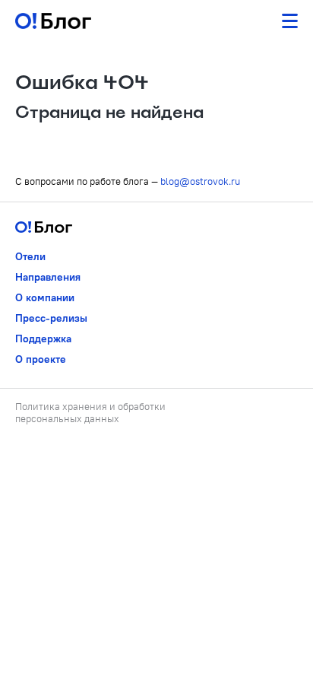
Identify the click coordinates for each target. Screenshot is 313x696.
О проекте (40, 359)
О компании (44, 297)
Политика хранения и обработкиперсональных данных (90, 412)
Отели (30, 256)
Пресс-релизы (51, 318)
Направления (48, 277)
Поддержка (43, 338)
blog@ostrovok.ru (200, 181)
